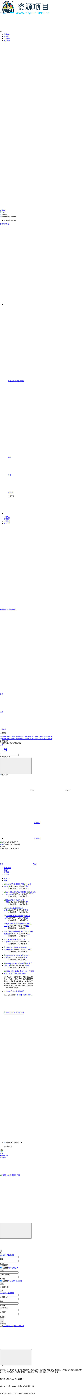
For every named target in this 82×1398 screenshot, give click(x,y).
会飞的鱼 (7, 934)
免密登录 (19, 1281)
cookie (6, 910)
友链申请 (7, 991)
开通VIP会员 (4, 224)
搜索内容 (37, 838)
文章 (5, 749)
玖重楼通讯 (8, 949)
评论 (6, 872)
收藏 (6, 870)
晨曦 (5, 957)
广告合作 (14, 991)
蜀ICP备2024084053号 (24, 995)
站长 (1, 844)
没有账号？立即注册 (7, 1255)
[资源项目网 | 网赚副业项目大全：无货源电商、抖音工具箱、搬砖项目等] (19, 973)
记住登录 (5, 1268)
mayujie (6, 926)
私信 (34, 864)
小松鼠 (6, 902)
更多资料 (37, 823)
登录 (2, 1270)
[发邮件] (31, 1139)
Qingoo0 (7, 965)
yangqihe (7, 941)
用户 (5, 751)
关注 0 (6, 880)
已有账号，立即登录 (7, 1293)
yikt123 (6, 886)
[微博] (19, 1083)
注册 (2, 1321)
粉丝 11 (6, 878)
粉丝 (6, 874)
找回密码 (11, 1281)
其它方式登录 (8, 1326)
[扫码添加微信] (41, 1175)
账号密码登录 (13, 1268)
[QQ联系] (31, 1068)
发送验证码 (4, 1265)
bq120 (6, 918)
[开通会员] (15, 1173)
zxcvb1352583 (8, 894)
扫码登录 (21, 1326)
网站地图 (21, 991)
